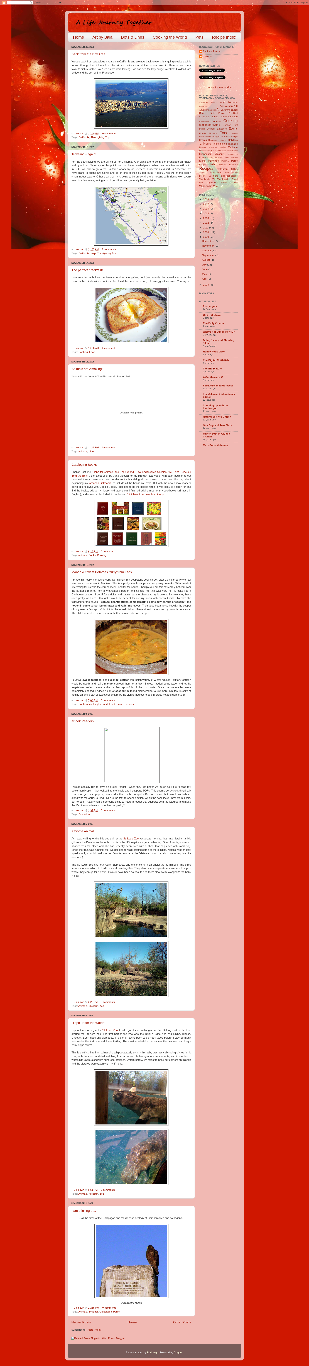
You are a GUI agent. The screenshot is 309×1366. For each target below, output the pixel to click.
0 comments (109, 133)
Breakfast (233, 113)
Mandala (203, 151)
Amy (221, 102)
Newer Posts (81, 1322)
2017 (206, 204)
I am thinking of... (84, 1210)
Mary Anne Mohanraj (215, 445)
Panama (225, 161)
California (84, 137)
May (205, 274)
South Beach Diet (219, 172)
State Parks (219, 176)
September (208, 255)
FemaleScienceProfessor (218, 385)
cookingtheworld (98, 704)
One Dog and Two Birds (217, 425)
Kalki (235, 143)
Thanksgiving (223, 179)
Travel (235, 179)
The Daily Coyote (213, 323)
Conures (216, 121)
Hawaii (203, 140)
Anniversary (204, 106)
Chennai (223, 116)
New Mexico (231, 157)
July (204, 264)
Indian (229, 144)
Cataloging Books (84, 464)
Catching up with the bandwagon (216, 407)
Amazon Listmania (100, 483)
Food (92, 352)
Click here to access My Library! (146, 494)
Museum (203, 157)
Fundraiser (204, 137)
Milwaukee (232, 150)
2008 (206, 284)
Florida (202, 133)
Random (233, 164)
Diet (236, 125)
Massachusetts (219, 151)
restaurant (222, 169)
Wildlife (234, 182)
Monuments (232, 154)
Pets (199, 37)
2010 (206, 232)
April (205, 278)
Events (233, 128)
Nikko (202, 160)
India (222, 143)
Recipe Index (224, 37)
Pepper (202, 164)
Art (218, 109)
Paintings (213, 160)
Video (92, 451)
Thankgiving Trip (100, 137)
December (208, 241)
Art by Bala (102, 37)
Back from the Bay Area (88, 54)
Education (84, 814)
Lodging (222, 147)
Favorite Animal (83, 831)
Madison (233, 147)
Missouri (93, 1006)
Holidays (223, 140)
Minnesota (205, 154)
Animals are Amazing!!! (88, 369)
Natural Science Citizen (217, 416)
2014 (206, 213)
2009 (206, 237)
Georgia (233, 136)
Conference (204, 121)
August (206, 260)
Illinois (215, 143)
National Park (216, 157)
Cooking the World (170, 37)
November (208, 245)
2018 (206, 199)
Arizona (212, 110)
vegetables (212, 182)
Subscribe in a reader (219, 87)
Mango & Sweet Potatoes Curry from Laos (102, 572)
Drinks (202, 129)
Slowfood (203, 172)
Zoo (102, 1006)
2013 (206, 218)
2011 (206, 227)
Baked (234, 109)
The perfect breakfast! (87, 270)
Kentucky (212, 147)
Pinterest (222, 165)
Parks (116, 1311)
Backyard (225, 110)
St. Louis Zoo (131, 838)
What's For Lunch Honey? (219, 331)
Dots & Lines (132, 37)
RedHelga (152, 1352)
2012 (206, 222)
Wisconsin (205, 186)
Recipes (129, 704)
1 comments (109, 249)
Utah (201, 183)
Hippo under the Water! (88, 1023)
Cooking (83, 352)
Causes (214, 116)
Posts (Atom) (94, 1329)
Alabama (203, 102)
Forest (235, 133)
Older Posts (182, 1322)
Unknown (79, 133)
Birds (212, 113)
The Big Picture (212, 368)
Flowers (213, 133)
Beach (202, 113)
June (205, 269)
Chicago (233, 116)
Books (92, 555)
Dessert (227, 125)
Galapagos (105, 1311)
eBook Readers (83, 721)
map (93, 253)
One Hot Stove (212, 315)
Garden (224, 136)
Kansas (202, 147)
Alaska (214, 103)
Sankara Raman (212, 51)
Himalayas (212, 140)
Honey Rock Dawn (214, 351)
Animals (82, 451)
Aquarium (204, 110)
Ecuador (93, 1311)
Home (78, 37)
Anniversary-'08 (229, 106)
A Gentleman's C (213, 377)
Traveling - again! (84, 154)
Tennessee (232, 176)
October (207, 250)
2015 (206, 208)
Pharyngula (210, 306)
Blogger (178, 1352)
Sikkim (234, 169)
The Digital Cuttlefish (216, 360)
